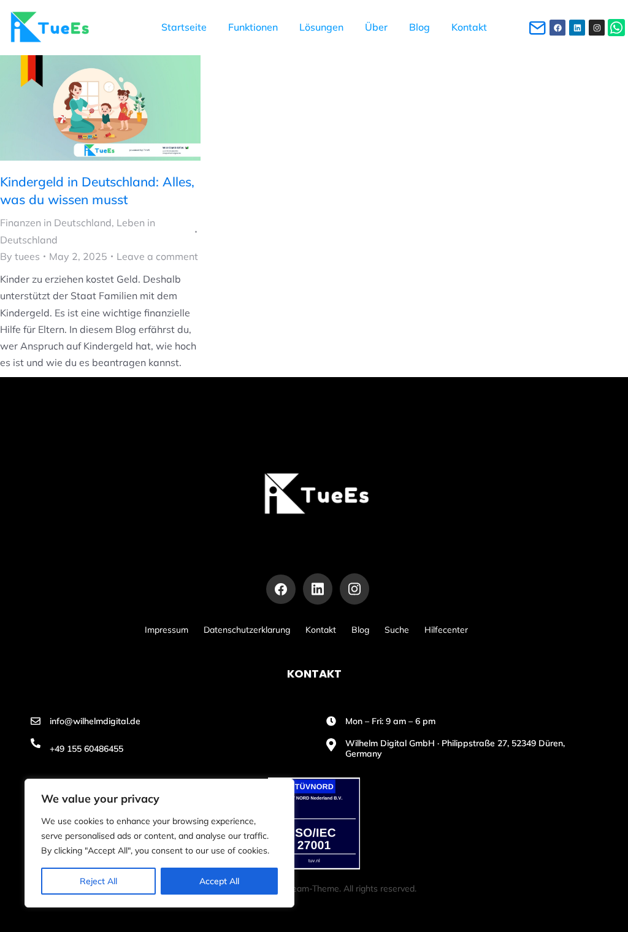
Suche (397, 629)
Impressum (166, 629)
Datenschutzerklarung (247, 629)
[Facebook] (557, 28)
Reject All (98, 881)
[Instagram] (597, 28)
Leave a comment (157, 256)
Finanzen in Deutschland (56, 222)
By (20, 256)
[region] (159, 843)
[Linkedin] (577, 28)
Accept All (219, 881)
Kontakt (320, 629)
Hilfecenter (446, 629)
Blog (360, 629)
